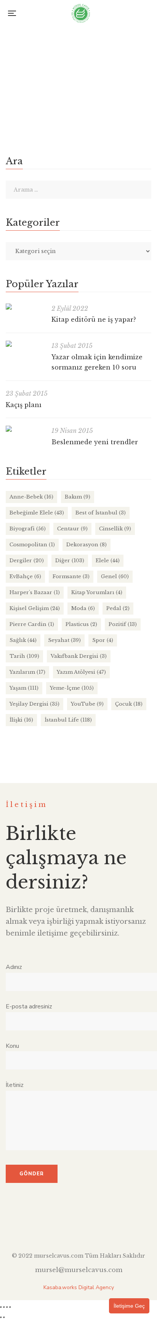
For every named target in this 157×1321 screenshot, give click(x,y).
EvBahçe (25, 576)
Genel (115, 576)
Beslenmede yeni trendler (94, 442)
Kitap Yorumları (96, 592)
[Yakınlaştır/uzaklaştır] (1, 1307)
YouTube (87, 704)
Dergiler (27, 560)
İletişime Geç (129, 1306)
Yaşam (24, 688)
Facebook (51, 1227)
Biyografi (28, 528)
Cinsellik (115, 528)
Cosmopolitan (32, 544)
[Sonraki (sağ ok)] (4, 1317)
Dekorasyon (86, 544)
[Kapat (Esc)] (10, 1307)
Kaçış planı (24, 405)
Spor (102, 640)
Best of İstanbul (100, 513)
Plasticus (81, 624)
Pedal (118, 608)
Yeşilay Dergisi (34, 704)
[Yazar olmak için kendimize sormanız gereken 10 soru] (25, 344)
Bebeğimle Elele (37, 513)
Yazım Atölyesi (81, 672)
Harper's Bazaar (35, 592)
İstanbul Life (68, 720)
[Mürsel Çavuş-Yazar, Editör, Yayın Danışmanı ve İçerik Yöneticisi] (81, 13)
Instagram (79, 1227)
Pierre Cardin (32, 624)
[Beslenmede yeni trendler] (25, 429)
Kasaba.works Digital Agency (78, 1287)
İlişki (21, 720)
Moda (83, 608)
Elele (108, 560)
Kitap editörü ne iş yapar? (93, 319)
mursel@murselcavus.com (78, 1270)
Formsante (71, 576)
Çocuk (129, 704)
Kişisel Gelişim (35, 608)
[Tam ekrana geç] (4, 1307)
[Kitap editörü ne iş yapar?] (25, 307)
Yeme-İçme (72, 688)
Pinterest (106, 1227)
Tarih (134, 64)
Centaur (72, 528)
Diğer (69, 560)
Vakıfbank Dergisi (79, 656)
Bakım (77, 497)
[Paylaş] (7, 1307)
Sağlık (23, 640)
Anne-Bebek (31, 497)
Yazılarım (27, 672)
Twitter (65, 1227)
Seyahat (64, 640)
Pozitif (123, 624)
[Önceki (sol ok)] (1, 1317)
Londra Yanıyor (31, 51)
